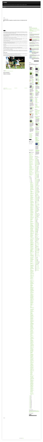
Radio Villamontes (31, 163)
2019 (30, 399)
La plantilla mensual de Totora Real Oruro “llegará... (32, 339)
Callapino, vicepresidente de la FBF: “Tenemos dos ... (32, 308)
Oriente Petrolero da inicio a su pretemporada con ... (31, 279)
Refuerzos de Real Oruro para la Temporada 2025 (31, 240)
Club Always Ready (31, 99)
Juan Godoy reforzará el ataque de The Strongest (32, 321)
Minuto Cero (31, 155)
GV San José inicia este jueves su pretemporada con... (32, 197)
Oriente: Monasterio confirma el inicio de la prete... (32, 328)
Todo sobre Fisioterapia (36, 90)
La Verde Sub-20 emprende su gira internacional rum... (32, 354)
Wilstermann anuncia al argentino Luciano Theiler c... (32, 369)
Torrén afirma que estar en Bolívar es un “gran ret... (32, 230)
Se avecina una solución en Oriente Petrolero (32, 216)
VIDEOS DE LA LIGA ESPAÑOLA (37, 111)
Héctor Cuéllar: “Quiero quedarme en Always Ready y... (32, 282)
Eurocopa (36, 218)
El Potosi (31, 411)
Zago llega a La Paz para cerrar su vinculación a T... (31, 325)
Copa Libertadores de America (12, 6)
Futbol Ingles (31, 134)
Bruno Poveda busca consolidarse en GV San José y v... (32, 217)
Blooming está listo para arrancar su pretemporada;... (31, 356)
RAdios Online (31, 161)
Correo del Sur (34, 411)
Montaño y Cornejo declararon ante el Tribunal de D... (31, 297)
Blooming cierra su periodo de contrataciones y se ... (32, 237)
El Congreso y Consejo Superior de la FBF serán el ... (32, 275)
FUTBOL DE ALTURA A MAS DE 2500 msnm (37, 150)
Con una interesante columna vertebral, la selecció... (32, 212)
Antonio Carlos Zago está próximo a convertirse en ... (31, 382)
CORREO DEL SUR (37, 102)
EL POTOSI (36, 100)
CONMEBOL (36, 105)
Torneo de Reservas (37, 262)
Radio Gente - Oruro (31, 156)
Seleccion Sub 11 (36, 248)
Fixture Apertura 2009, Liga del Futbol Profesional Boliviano (35, 57)
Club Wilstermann (36, 207)
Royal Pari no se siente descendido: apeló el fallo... (32, 331)
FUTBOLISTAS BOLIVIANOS (36, 114)
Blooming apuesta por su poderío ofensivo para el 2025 (32, 265)
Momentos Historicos (37, 236)
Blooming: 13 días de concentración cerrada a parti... (32, 330)
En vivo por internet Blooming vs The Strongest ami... (31, 188)
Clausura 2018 (36, 182)
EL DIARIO (36, 101)
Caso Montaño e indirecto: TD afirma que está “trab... (32, 390)
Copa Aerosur (36, 208)
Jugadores (36, 230)
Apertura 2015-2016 (37, 164)
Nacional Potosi (36, 239)
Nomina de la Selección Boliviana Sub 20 (32, 254)
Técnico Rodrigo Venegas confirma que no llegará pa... (32, 349)
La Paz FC (36, 232)
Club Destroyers (36, 190)
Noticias (36, 240)
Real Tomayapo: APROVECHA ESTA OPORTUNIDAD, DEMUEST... (32, 244)
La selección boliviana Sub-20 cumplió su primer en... (32, 239)
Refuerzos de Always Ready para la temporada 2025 (32, 186)
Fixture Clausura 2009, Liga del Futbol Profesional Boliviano (35, 51)
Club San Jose (36, 200)
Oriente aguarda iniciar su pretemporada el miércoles (32, 291)
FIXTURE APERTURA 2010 (32, 54)
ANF (35, 158)
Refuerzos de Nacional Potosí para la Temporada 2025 (32, 246)
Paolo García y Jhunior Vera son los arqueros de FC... (32, 316)
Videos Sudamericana (37, 270)
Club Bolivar (4, 6)
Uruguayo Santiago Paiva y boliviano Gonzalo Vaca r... (31, 377)
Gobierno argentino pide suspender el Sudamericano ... (31, 315)
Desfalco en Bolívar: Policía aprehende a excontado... (32, 366)
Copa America (36, 209)
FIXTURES (28, 6)
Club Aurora (36, 187)
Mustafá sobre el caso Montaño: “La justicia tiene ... (32, 207)
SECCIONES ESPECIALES (36, 246)
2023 (30, 396)
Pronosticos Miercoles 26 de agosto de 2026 (33, 28)
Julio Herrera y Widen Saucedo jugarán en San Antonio (32, 309)
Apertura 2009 (36, 160)
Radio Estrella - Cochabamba (31, 167)
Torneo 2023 (36, 259)
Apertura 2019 (36, 167)
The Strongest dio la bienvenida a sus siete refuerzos (31, 302)
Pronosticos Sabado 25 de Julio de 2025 (33, 31)
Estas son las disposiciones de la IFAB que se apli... (32, 270)
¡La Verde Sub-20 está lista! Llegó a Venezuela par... (32, 267)
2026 (30, 177)
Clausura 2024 (36, 184)
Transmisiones (36, 263)
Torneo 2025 (36, 260)
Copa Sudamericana (17, 6)
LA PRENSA (36, 99)
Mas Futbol (36, 235)
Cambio (35, 411)
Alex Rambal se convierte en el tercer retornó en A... (31, 392)
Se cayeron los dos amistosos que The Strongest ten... (32, 204)
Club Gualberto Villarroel (37, 192)
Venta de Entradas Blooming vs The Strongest (31, 195)
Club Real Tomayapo (37, 198)
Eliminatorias (23, 6)
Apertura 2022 (36, 168)
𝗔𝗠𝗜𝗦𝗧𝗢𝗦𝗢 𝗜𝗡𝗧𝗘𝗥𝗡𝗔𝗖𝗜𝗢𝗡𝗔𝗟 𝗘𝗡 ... (32, 251)
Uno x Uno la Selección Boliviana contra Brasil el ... (32, 248)
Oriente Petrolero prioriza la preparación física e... (31, 261)
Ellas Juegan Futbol (37, 142)
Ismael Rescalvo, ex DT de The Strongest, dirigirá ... (32, 357)
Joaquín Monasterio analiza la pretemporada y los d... (32, 264)
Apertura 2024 (36, 169)
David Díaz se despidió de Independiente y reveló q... (31, 313)
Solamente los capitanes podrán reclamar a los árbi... (31, 222)
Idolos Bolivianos (36, 227)
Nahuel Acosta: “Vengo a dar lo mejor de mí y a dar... (32, 273)
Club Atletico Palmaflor (37, 186)
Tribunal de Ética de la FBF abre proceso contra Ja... (32, 283)
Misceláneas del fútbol (37, 112)
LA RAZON (36, 98)
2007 (30, 408)
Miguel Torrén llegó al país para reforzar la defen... (32, 269)
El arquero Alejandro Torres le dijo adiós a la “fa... (32, 292)
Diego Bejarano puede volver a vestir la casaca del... (32, 209)
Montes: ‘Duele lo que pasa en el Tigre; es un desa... (32, 347)
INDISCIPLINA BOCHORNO (36, 229)
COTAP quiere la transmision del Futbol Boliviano (31, 326)
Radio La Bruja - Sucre (31, 159)
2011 (30, 405)
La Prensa (37, 410)
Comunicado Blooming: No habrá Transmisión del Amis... (32, 194)
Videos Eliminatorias (37, 269)
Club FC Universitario (37, 191)
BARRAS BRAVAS (36, 171)
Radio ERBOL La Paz (31, 174)
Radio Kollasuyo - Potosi (32, 169)
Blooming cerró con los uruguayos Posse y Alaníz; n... (32, 371)
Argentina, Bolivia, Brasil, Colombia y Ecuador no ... (32, 235)
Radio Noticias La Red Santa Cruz (31, 173)
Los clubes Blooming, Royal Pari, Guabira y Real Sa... (32, 299)
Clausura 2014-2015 (37, 180)
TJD (35, 258)
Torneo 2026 (38, 6)
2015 (30, 402)
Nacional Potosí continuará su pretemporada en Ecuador (31, 286)
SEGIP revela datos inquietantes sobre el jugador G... (32, 385)
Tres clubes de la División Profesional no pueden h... (32, 294)
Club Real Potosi (36, 197)
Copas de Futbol (31, 127)
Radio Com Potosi (31, 157)
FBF (25, 6)
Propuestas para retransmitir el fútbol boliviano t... (32, 223)
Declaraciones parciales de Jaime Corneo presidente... (32, 287)
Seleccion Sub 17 (36, 249)
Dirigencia (21, 6)
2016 (30, 401)
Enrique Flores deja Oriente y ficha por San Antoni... (32, 272)
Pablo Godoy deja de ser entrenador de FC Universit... (32, 337)
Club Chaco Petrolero (37, 189)
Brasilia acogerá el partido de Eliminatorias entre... (31, 220)
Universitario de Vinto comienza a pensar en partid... (32, 202)
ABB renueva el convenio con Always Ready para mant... (32, 199)
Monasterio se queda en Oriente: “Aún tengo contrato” (32, 383)
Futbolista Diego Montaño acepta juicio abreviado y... (32, 225)
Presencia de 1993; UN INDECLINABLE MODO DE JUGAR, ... (32, 256)
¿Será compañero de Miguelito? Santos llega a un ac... (32, 258)
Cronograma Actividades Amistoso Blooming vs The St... (32, 192)
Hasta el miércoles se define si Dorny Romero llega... (32, 228)
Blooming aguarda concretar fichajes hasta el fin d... (31, 387)
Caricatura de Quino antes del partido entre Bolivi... (31, 318)
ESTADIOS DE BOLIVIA (37, 217)
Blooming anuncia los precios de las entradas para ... (32, 214)
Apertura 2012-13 (36, 162)
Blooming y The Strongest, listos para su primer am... (32, 201)
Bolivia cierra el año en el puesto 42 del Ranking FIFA (34, 36)
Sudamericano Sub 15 (37, 252)
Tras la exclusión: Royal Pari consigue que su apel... (32, 320)
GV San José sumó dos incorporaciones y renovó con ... (32, 259)
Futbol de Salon (36, 224)
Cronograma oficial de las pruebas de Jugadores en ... (32, 249)
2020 (30, 398)
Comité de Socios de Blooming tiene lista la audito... (32, 361)
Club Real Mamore (36, 196)
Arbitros (36, 170)
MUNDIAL (30, 6)
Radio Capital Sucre (31, 153)
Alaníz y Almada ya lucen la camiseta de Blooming (31, 359)
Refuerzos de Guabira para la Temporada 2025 (32, 189)
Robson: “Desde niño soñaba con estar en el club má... (32, 227)
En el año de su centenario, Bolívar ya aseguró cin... (32, 388)
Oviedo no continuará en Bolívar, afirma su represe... (32, 362)
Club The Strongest (7, 6)
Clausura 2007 (36, 175)
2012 (30, 404)
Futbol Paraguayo (36, 225)
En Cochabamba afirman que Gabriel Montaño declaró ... (32, 296)
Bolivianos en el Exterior (37, 172)
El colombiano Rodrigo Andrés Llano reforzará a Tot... (32, 277)
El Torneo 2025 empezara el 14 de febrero (32, 183)
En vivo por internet (31, 133)
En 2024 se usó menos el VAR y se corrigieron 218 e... (32, 344)
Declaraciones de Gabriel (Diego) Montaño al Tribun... (32, 289)
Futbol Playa (36, 226)
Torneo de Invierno (36, 261)
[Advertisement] (20, 13)
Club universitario (36, 204)
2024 (30, 395)
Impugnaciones (36, 228)
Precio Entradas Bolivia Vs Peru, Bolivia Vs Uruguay (34, 44)
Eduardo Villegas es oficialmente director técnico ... (32, 394)
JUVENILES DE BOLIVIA (36, 231)
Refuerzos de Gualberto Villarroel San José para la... (32, 242)
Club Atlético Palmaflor (31, 119)
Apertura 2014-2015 (37, 163)
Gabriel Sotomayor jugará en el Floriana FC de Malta (32, 380)
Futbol (5, 2)
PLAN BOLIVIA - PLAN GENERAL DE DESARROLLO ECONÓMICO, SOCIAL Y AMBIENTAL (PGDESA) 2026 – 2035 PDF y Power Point (37, 140)
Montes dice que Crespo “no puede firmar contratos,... (32, 350)
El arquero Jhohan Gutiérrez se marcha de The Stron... (32, 311)
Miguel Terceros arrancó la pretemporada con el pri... (32, 375)
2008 (30, 407)
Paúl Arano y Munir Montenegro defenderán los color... (31, 352)
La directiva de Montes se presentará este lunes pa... (32, 345)
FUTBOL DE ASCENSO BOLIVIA (37, 117)
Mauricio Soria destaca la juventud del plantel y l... (32, 333)
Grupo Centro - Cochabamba (31, 166)
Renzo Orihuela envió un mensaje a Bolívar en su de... (32, 301)
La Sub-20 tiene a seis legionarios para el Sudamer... (32, 233)
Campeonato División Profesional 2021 (37, 173)
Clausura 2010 (36, 177)
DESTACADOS (36, 213)
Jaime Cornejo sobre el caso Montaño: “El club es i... (32, 206)
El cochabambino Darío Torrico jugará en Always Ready (32, 323)
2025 (30, 178)
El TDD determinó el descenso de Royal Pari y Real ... (32, 342)
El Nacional (38, 411)
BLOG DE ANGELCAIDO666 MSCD (37, 138)
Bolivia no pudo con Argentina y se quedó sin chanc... (32, 184)
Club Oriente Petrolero (37, 195)
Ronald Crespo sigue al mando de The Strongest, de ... (32, 367)
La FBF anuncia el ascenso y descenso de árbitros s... (31, 373)
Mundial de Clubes (36, 238)
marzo (30, 180)
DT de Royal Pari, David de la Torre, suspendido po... (31, 340)
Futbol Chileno (31, 136)
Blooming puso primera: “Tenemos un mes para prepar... (32, 335)
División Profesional (37, 215)
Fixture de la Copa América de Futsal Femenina (38, 144)
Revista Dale (31, 175)
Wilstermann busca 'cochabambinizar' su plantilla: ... (31, 364)
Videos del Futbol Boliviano (37, 73)
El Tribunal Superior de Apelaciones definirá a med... (32, 232)
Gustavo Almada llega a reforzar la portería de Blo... (32, 378)
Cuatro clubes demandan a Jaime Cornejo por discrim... (32, 304)
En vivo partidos (31, 158)
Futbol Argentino (31, 135)
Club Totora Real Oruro (37, 203)
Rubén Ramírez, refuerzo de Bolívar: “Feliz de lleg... (32, 211)
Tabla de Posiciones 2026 (34, 6)
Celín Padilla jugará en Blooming (32, 280)
